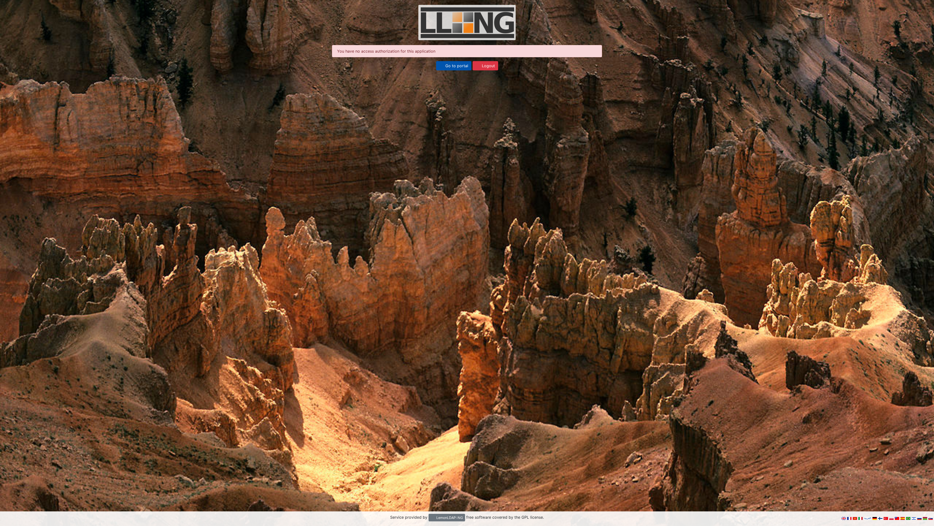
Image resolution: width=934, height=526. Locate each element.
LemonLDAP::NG (449, 518)
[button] (453, 65)
